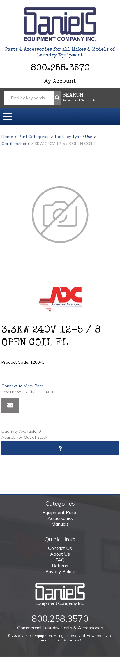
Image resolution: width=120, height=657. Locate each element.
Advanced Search (77, 100)
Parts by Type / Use (73, 136)
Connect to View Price (22, 385)
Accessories (60, 518)
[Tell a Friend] (10, 405)
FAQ (60, 560)
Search (73, 95)
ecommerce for (60, 640)
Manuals (60, 524)
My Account (60, 81)
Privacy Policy (60, 571)
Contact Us (60, 548)
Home (7, 136)
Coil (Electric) (13, 143)
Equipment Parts (60, 512)
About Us (60, 554)
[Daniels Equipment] (60, 24)
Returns (60, 565)
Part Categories (34, 136)
